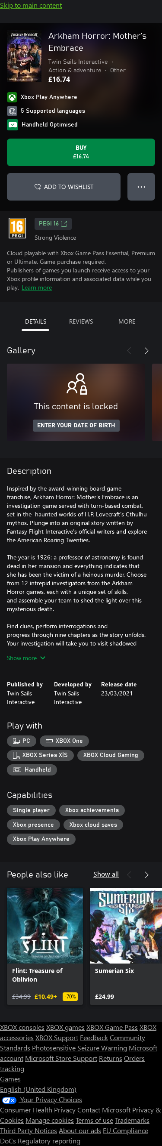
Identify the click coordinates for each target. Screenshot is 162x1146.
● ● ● (141, 186)
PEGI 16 (49, 224)
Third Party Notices (28, 1130)
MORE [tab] (126, 321)
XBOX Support (56, 1037)
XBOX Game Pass (112, 1027)
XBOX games (65, 1027)
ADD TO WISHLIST (68, 186)
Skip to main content (31, 4)
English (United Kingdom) (38, 1088)
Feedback (94, 1037)
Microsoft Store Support (61, 1058)
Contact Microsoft (103, 1109)
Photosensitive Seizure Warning (79, 1047)
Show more (22, 658)
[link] (45, 946)
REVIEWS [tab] (81, 321)
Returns (110, 1058)
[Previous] (129, 351)
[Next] (146, 351)
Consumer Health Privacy (38, 1109)
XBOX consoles (22, 1027)
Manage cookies (49, 1119)
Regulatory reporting (49, 1140)
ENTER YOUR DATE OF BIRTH (76, 426)
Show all (106, 873)
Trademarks (132, 1119)
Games (10, 1078)
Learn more (37, 287)
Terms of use (94, 1119)
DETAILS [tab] (35, 321)
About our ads (80, 1130)
